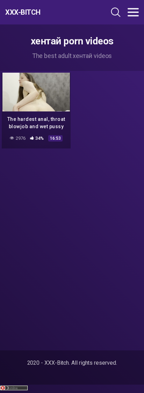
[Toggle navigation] (133, 12)
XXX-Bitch (23, 12)
